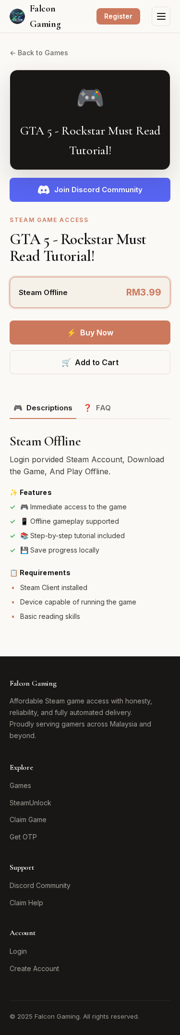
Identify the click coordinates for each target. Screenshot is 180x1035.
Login (18, 951)
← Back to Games (39, 53)
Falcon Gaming (45, 16)
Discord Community (40, 885)
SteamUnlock (30, 803)
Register (118, 16)
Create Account (34, 968)
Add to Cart (90, 362)
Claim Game (28, 819)
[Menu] (161, 16)
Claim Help (26, 903)
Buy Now (90, 332)
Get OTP (23, 837)
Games (20, 785)
